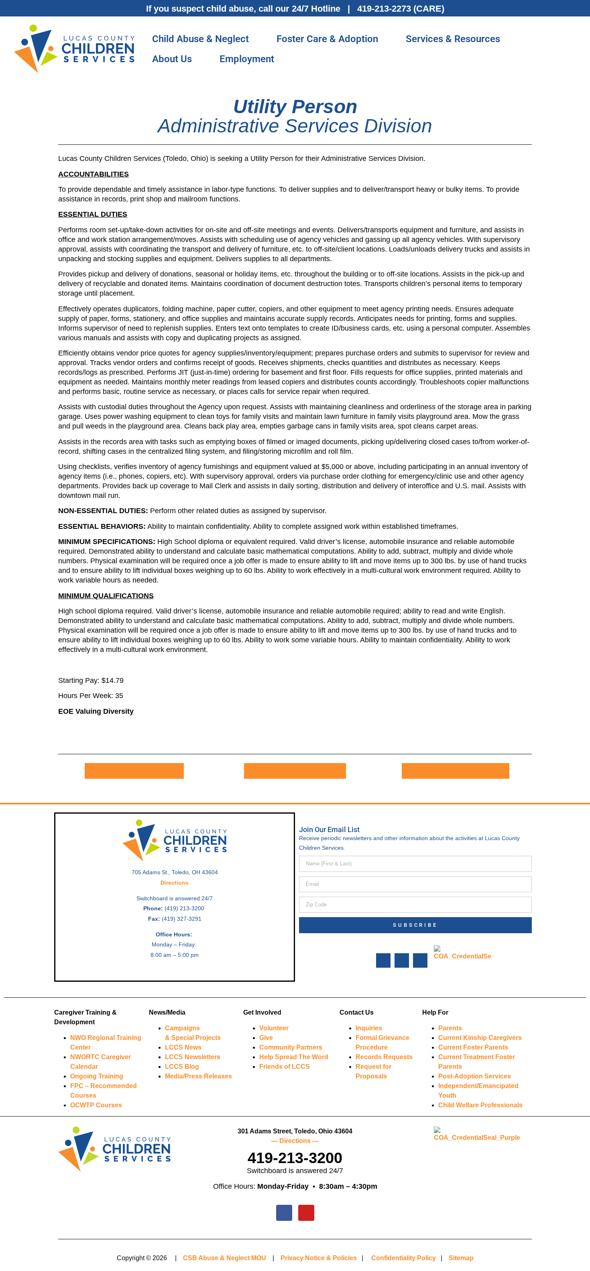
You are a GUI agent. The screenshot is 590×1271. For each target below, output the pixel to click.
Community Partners (290, 1047)
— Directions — (295, 1140)
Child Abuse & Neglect (200, 39)
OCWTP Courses (96, 1105)
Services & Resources (453, 39)
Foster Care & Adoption (327, 39)
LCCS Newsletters (192, 1057)
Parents (450, 1028)
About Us (172, 59)
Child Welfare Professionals (480, 1105)
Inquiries (369, 1028)
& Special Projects (193, 1037)
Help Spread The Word (293, 1057)
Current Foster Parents (473, 1047)
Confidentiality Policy (403, 1258)
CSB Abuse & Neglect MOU (224, 1258)
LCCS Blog (182, 1066)
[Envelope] (420, 960)
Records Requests (384, 1057)
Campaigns (182, 1028)
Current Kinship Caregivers (480, 1037)
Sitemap (461, 1258)
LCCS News (183, 1047)
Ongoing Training (96, 1076)
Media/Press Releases (198, 1076)
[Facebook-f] (383, 960)
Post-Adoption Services (474, 1076)
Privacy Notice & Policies (319, 1258)
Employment (247, 59)
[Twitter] (402, 960)
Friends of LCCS (284, 1066)
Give (266, 1037)
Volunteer (274, 1028)
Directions (175, 882)
